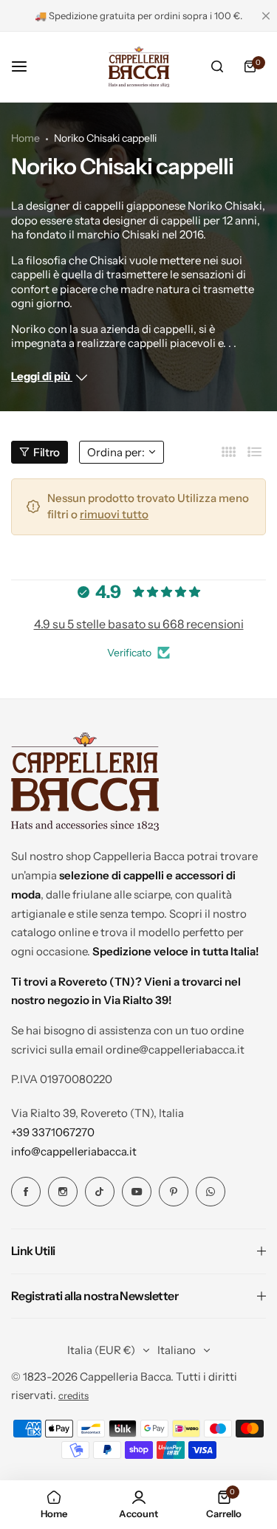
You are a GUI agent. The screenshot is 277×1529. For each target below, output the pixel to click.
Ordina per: (116, 452)
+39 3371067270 (53, 1132)
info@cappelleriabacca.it (74, 1151)
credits (73, 1395)
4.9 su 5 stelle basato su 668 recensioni (139, 623)
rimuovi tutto (114, 514)
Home (25, 138)
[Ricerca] (217, 66)
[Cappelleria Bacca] (139, 66)
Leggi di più (41, 376)
